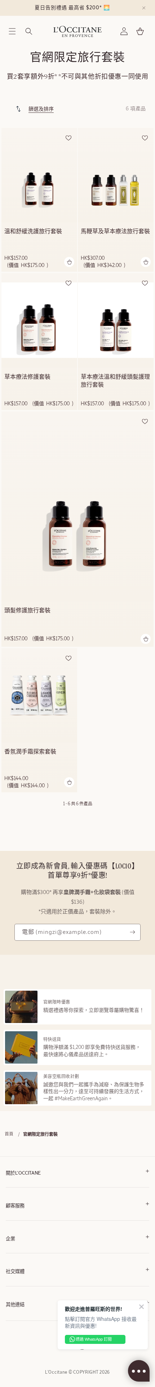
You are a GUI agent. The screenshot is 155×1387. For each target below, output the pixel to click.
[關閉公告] (144, 8)
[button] (12, 31)
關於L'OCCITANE (23, 1173)
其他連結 (15, 1305)
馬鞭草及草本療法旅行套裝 (115, 232)
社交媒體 (15, 1272)
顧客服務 (15, 1206)
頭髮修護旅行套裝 (27, 611)
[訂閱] (132, 932)
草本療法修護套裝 (27, 377)
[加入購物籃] (69, 262)
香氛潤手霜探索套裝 (30, 752)
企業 (10, 1239)
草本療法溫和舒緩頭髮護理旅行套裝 (115, 381)
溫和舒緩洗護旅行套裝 (33, 232)
